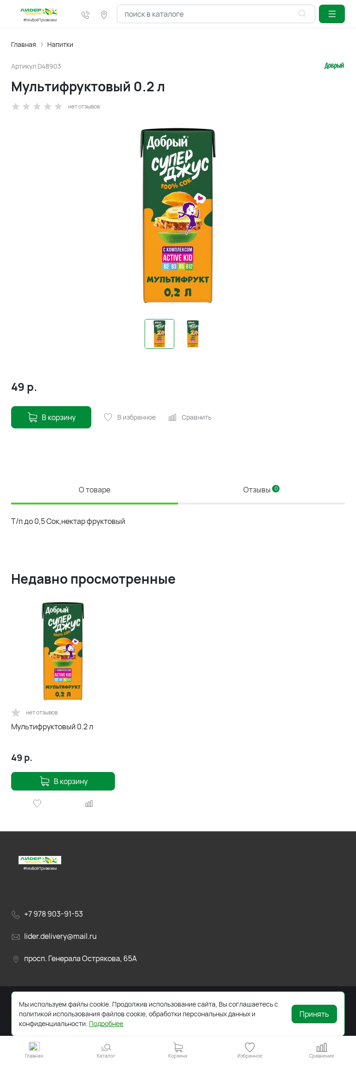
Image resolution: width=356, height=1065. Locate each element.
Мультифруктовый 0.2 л (52, 726)
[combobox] (216, 14)
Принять (314, 1014)
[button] (332, 14)
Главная (23, 44)
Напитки (60, 44)
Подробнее (106, 1023)
